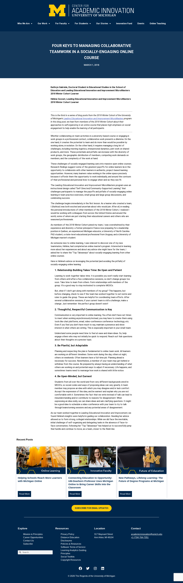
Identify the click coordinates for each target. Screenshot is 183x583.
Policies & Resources (71, 544)
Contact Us (28, 540)
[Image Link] (41, 473)
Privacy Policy (67, 534)
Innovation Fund (124, 23)
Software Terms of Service (73, 547)
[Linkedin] (102, 568)
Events (140, 23)
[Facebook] (80, 568)
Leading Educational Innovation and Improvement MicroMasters (93, 118)
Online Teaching (158, 23)
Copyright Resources (71, 560)
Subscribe (28, 544)
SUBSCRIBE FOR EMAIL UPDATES (91, 508)
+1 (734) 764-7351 (140, 537)
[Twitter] (88, 568)
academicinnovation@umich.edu (146, 534)
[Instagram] (95, 568)
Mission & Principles (33, 534)
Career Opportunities (33, 537)
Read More (24, 494)
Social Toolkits (67, 557)
